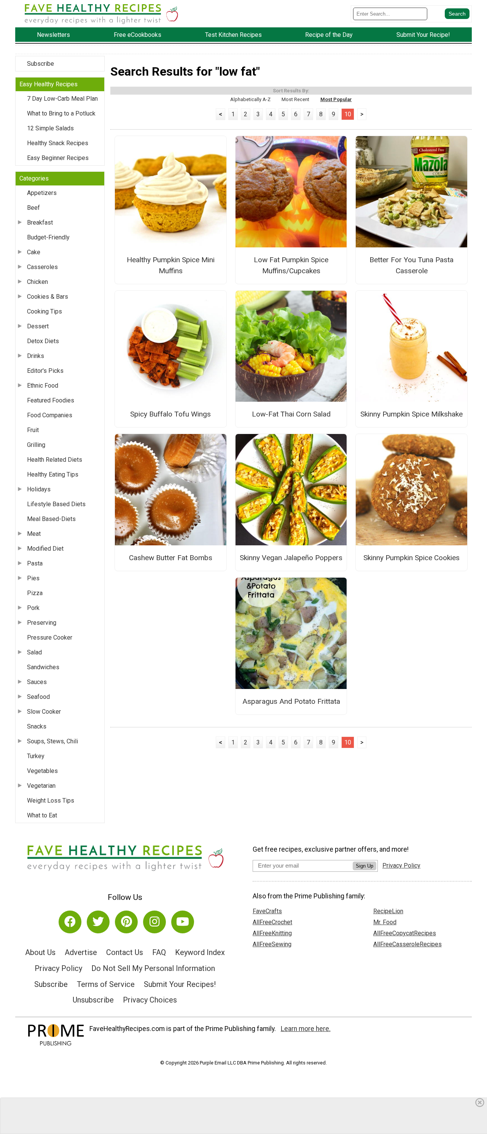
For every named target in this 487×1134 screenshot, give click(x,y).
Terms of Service (106, 984)
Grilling (36, 444)
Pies (33, 578)
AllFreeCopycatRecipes (404, 933)
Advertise (81, 952)
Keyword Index (200, 952)
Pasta (35, 563)
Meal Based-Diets (51, 519)
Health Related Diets (54, 459)
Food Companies (49, 415)
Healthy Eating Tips (52, 474)
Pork (33, 607)
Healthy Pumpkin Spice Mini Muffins (171, 265)
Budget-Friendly (48, 237)
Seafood (38, 696)
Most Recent (295, 99)
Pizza (35, 593)
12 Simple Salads (50, 128)
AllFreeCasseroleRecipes (407, 944)
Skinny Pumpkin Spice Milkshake (411, 414)
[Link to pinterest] (126, 922)
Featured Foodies (50, 400)
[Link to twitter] (98, 922)
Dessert (38, 326)
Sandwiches (43, 667)
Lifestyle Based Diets (56, 504)
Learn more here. (306, 1029)
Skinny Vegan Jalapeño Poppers (291, 557)
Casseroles (42, 267)
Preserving (41, 622)
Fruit (33, 430)
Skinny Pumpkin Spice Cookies (411, 557)
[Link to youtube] (182, 922)
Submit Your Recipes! (180, 984)
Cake (33, 252)
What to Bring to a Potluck (61, 113)
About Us (40, 952)
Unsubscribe (93, 999)
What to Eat (42, 815)
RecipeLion (388, 911)
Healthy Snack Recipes (57, 143)
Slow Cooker (44, 711)
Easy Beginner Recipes (58, 158)
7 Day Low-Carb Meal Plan (62, 98)
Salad (34, 652)
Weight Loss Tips (50, 800)
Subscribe (40, 63)
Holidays (39, 489)
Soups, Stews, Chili (52, 741)
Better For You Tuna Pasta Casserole (411, 265)
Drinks (35, 356)
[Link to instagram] (154, 922)
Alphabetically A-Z (250, 99)
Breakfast (40, 222)
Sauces (37, 682)
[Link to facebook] (70, 922)
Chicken (37, 281)
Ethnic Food (42, 385)
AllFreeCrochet (272, 922)
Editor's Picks (45, 370)
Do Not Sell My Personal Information (153, 968)
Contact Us (124, 952)
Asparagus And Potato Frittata (291, 701)
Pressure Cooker (49, 637)
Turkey (36, 756)
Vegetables (42, 770)
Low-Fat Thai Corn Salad (291, 414)
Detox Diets (43, 341)
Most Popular (336, 99)
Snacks (36, 726)
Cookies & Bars (47, 296)
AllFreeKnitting (272, 933)
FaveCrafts (267, 911)
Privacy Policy (58, 968)
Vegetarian (41, 785)
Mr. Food (384, 922)
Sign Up (364, 866)
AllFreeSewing (272, 944)
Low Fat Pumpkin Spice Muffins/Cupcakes (291, 265)
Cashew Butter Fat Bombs (170, 557)
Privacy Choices (150, 999)
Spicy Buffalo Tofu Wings (170, 414)
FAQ (159, 952)
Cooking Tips (44, 311)
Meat (34, 533)
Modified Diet (45, 548)
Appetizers (42, 192)
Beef (33, 207)
